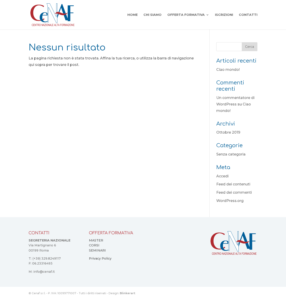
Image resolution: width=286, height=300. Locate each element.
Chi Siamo (152, 15)
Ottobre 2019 (228, 132)
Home (132, 15)
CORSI (94, 245)
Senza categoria (231, 154)
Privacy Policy (100, 258)
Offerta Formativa (186, 15)
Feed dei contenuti (233, 184)
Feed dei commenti (234, 192)
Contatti (248, 15)
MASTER (96, 240)
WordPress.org (230, 201)
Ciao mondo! (228, 69)
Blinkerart (127, 293)
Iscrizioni (224, 15)
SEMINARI (97, 250)
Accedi (222, 176)
